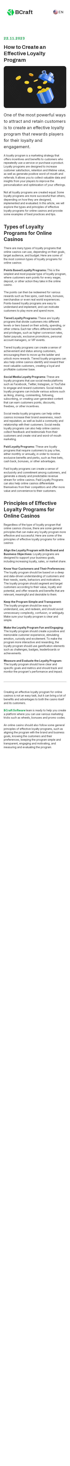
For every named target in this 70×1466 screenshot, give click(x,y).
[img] (10, 12)
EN (60, 12)
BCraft (24, 12)
